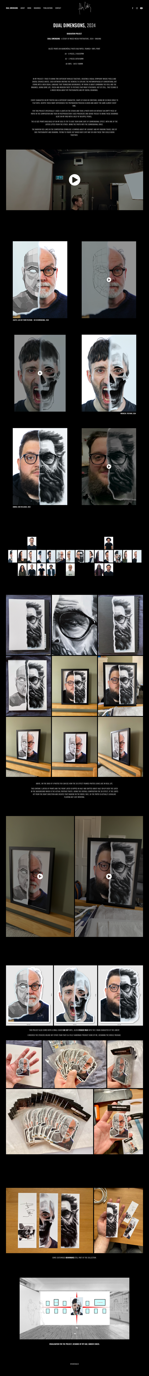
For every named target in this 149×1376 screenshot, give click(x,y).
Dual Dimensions (12, 8)
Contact (58, 8)
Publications (48, 8)
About (23, 8)
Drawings (37, 8)
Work (29, 8)
